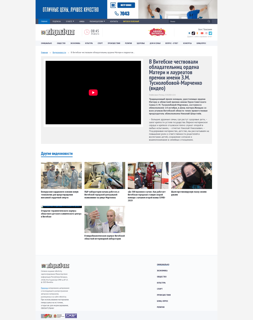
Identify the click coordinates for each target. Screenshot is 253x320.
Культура (89, 43)
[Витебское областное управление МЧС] (71, 317)
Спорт (100, 43)
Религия (128, 43)
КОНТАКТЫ (114, 21)
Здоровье (141, 43)
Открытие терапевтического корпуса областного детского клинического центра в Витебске (61, 213)
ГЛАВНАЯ (44, 21)
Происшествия (114, 43)
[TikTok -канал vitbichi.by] (193, 34)
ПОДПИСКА (57, 21)
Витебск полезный (131, 21)
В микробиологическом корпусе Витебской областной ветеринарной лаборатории (104, 237)
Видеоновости (59, 52)
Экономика (75, 43)
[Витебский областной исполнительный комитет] (59, 317)
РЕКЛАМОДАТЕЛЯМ (96, 21)
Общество (61, 43)
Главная (44, 52)
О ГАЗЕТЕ (69, 21)
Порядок (44, 288)
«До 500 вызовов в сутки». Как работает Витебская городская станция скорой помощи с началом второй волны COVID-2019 (147, 196)
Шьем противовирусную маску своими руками (188, 193)
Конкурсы (187, 43)
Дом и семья (155, 43)
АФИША (81, 21)
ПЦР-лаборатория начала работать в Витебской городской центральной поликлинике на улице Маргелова (101, 194)
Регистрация (208, 29)
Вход (200, 29)
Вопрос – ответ (171, 43)
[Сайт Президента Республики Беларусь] (47, 317)
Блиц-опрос (162, 301)
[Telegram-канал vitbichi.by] (210, 34)
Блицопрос (201, 43)
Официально (46, 43)
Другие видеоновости (57, 153)
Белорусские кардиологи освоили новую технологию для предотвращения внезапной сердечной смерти (60, 194)
